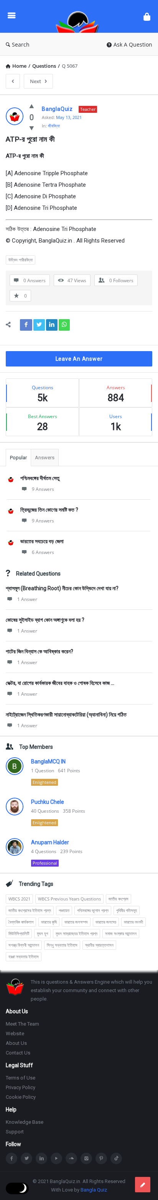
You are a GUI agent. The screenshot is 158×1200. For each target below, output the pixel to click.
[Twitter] (26, 1158)
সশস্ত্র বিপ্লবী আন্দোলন (23, 945)
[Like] (31, 106)
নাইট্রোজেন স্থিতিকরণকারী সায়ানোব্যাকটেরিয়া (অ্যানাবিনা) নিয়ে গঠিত (66, 714)
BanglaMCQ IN (48, 761)
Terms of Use (20, 1078)
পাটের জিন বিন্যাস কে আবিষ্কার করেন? (39, 651)
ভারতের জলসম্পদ (76, 922)
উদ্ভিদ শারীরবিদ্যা (20, 260)
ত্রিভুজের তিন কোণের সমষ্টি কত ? (49, 510)
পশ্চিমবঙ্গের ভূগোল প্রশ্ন (93, 910)
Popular (18, 457)
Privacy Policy (20, 1087)
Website (15, 1033)
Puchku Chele (47, 802)
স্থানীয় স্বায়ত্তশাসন (99, 945)
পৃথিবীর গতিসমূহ (126, 910)
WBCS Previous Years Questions (69, 899)
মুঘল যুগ (42, 933)
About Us (16, 1043)
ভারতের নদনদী (133, 922)
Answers (44, 457)
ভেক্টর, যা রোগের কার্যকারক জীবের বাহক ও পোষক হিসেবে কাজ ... (60, 683)
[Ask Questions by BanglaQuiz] (79, 16)
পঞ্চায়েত (64, 910)
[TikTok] (116, 1158)
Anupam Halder (50, 842)
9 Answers (43, 489)
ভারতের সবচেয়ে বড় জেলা (42, 541)
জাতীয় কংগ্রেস (118, 899)
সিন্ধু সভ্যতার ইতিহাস (62, 945)
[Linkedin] (41, 1158)
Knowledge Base (24, 1122)
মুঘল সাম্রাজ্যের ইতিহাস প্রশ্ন (76, 933)
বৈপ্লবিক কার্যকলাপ (20, 922)
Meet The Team (22, 1024)
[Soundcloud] (71, 1158)
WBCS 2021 (19, 899)
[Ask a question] (142, 1184)
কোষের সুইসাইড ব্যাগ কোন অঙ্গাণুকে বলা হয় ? (45, 620)
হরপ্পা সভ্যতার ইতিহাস (23, 956)
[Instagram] (86, 1158)
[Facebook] (11, 1158)
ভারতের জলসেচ (105, 922)
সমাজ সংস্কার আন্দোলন (121, 933)
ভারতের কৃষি (49, 922)
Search (21, 44)
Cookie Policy (21, 1097)
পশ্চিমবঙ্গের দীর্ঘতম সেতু (39, 478)
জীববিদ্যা (54, 126)
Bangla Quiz (94, 1190)
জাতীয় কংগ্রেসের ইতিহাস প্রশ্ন (29, 910)
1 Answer (27, 599)
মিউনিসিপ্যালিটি (18, 933)
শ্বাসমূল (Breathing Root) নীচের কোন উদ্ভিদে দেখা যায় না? (62, 588)
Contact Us (18, 1053)
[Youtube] (56, 1158)
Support (15, 1132)
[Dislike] (31, 128)
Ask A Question (133, 44)
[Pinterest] (101, 1158)
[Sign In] (146, 16)
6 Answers (43, 552)
